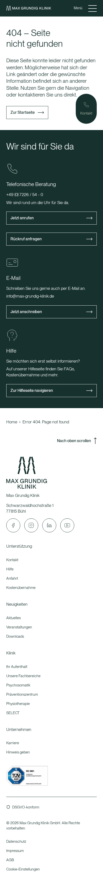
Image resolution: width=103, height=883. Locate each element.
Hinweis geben (18, 752)
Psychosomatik (18, 685)
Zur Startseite (22, 112)
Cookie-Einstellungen (23, 869)
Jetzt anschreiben (26, 311)
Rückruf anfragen (26, 239)
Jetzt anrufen (22, 218)
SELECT (13, 713)
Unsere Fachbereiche (23, 676)
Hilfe (10, 569)
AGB (10, 860)
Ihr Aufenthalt (16, 666)
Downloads (15, 636)
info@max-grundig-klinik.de (30, 296)
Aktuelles (13, 618)
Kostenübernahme (21, 587)
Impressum (15, 850)
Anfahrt (12, 578)
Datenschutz (16, 841)
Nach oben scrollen (74, 440)
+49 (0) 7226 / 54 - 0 (24, 194)
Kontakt (12, 560)
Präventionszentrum (22, 694)
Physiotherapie (18, 703)
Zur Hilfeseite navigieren (31, 390)
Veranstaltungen (19, 627)
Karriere (12, 743)
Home (11, 421)
